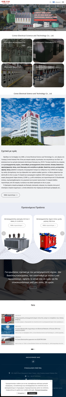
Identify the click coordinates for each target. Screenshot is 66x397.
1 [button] (32, 350)
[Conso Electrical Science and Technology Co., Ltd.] (5, 3)
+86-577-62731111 (35, 376)
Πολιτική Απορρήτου (41, 390)
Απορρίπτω (21, 393)
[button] (3, 17)
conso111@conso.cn (34, 379)
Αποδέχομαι (32, 393)
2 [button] (35, 350)
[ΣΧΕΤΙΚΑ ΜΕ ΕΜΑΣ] (33, 121)
